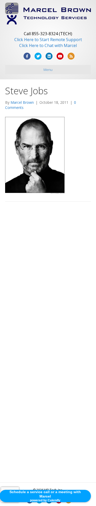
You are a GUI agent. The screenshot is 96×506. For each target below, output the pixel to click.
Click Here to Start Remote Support (48, 39)
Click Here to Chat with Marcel (48, 45)
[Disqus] (48, 278)
